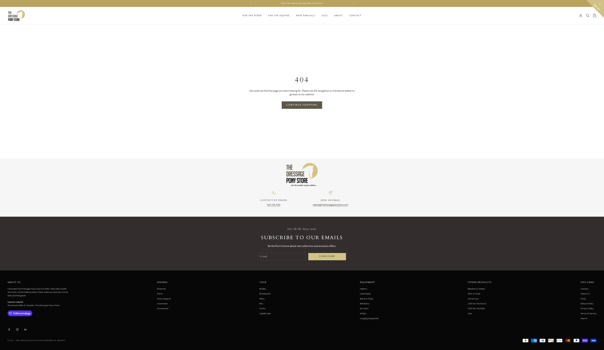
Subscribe (327, 256)
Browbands (264, 293)
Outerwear (162, 303)
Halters (363, 288)
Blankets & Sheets (476, 288)
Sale (325, 15)
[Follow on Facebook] (9, 329)
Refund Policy (587, 303)
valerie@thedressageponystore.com (330, 205)
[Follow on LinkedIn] (25, 329)
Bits (261, 303)
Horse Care (473, 298)
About (338, 15)
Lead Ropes (365, 293)
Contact (355, 15)
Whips (363, 313)
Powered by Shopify (54, 340)
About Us (585, 293)
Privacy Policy (587, 308)
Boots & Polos (366, 298)
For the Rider (252, 15)
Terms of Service (588, 313)
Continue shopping (302, 105)
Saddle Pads (265, 313)
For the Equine (279, 15)
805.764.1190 (273, 205)
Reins (261, 298)
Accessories (162, 308)
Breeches (161, 288)
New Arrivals (305, 15)
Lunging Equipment (369, 318)
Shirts (160, 293)
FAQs (583, 298)
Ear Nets (364, 308)
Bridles (262, 288)
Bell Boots (364, 303)
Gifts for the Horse (477, 303)
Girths (262, 308)
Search (584, 318)
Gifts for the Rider (476, 308)
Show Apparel (164, 298)
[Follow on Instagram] (17, 329)
